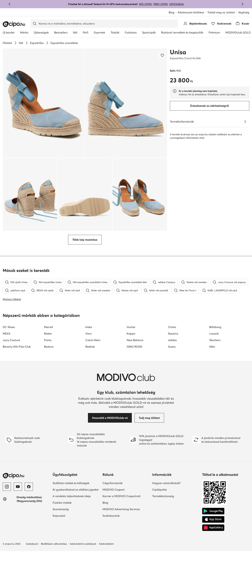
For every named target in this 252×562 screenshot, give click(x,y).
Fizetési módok (62, 502)
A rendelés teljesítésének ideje (72, 496)
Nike (212, 346)
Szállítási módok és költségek (71, 483)
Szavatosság (61, 509)
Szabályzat (32, 543)
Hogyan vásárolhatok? (166, 483)
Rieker (48, 333)
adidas (172, 340)
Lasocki (214, 333)
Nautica (173, 333)
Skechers (214, 340)
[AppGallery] (213, 527)
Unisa (178, 52)
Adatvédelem (106, 543)
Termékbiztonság (163, 496)
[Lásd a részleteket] (245, 121)
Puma (47, 340)
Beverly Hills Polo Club (17, 346)
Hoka (88, 327)
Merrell (48, 327)
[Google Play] (213, 511)
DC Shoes (9, 327)
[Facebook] (29, 487)
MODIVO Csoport (114, 489)
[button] (44, 103)
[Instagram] (7, 487)
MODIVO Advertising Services (121, 509)
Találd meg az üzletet (221, 12)
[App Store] (213, 519)
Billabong (215, 327)
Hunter (131, 327)
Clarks (172, 327)
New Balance (135, 340)
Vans (88, 333)
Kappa (131, 333)
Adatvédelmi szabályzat (83, 543)
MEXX (6, 333)
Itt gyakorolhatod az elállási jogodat (76, 489)
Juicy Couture (11, 340)
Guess (172, 346)
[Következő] (242, 4)
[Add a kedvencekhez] (162, 55)
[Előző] (9, 4)
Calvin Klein (92, 340)
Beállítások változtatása (54, 543)
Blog (171, 12)
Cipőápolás (159, 489)
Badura (48, 346)
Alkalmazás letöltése (191, 12)
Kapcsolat (59, 515)
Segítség (243, 12)
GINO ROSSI (134, 346)
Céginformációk (113, 483)
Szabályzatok (111, 515)
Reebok (90, 346)
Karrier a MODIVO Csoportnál (121, 496)
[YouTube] (18, 487)
